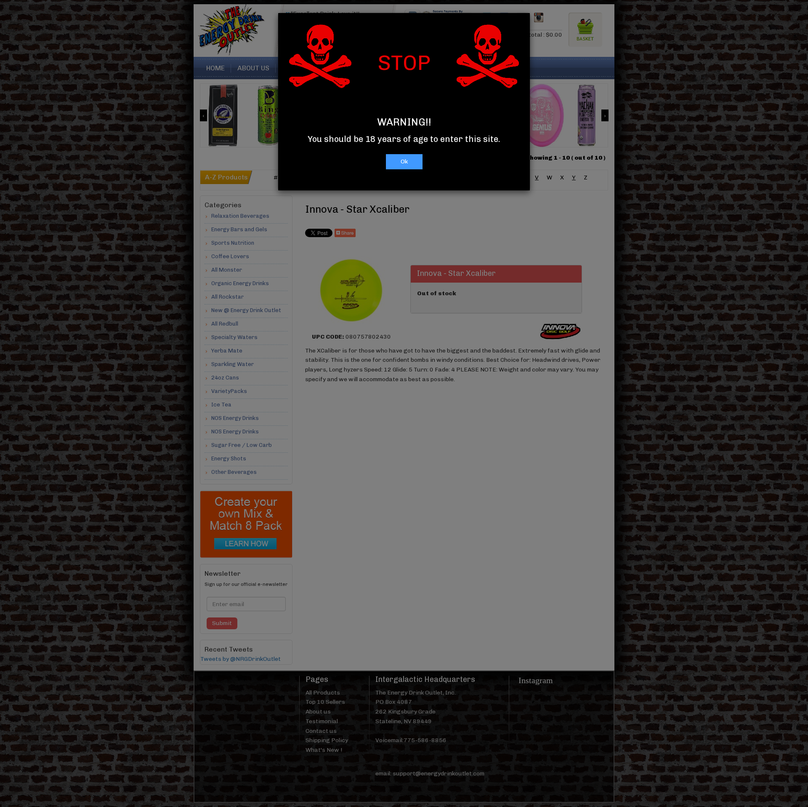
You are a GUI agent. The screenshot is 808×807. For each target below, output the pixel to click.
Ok (404, 161)
